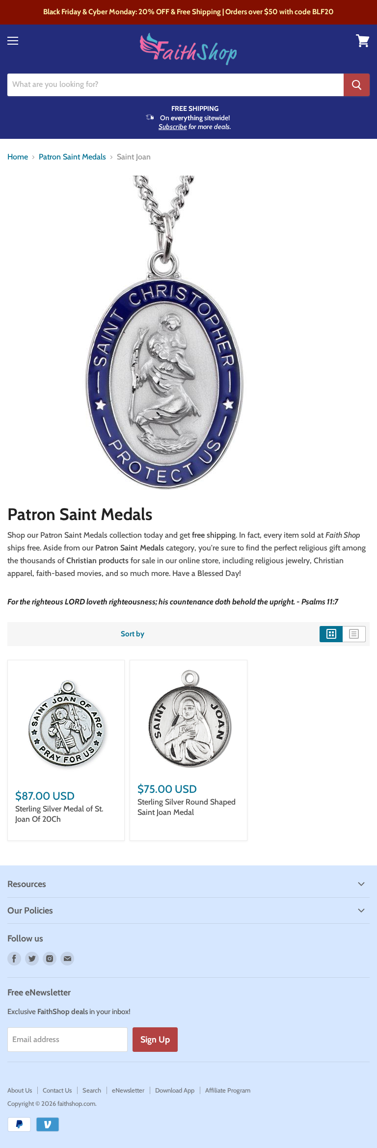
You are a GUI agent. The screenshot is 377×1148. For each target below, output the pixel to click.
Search (91, 1090)
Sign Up (155, 1039)
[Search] (357, 85)
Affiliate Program (227, 1090)
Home (17, 157)
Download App (174, 1090)
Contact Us (57, 1090)
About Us (19, 1090)
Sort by (132, 634)
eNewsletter (128, 1090)
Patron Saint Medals (72, 157)
